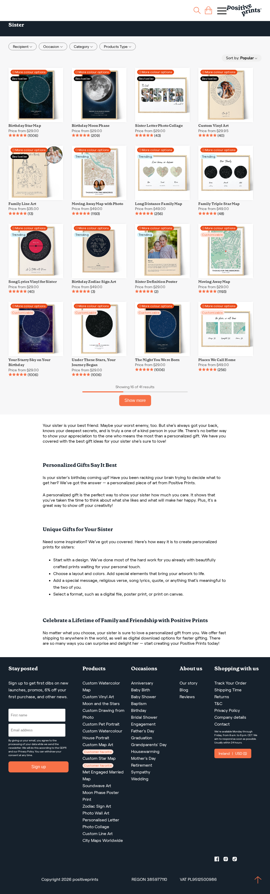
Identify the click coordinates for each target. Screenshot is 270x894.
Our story (188, 683)
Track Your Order (230, 683)
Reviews (187, 697)
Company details (230, 717)
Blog (184, 690)
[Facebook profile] (218, 860)
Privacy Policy (26, 751)
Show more (135, 400)
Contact (222, 724)
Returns (221, 697)
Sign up (38, 767)
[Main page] (244, 10)
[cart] (208, 10)
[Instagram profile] (227, 860)
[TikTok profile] (236, 860)
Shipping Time (228, 690)
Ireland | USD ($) (233, 753)
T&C (218, 703)
